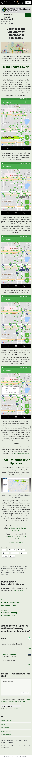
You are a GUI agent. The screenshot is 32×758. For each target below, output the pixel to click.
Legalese (11, 542)
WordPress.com (6, 735)
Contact (10, 742)
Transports (10, 740)
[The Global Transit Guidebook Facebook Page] (2, 24)
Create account (6, 721)
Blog (16, 740)
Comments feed (6, 731)
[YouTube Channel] (11, 24)
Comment (25, 692)
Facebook (11, 536)
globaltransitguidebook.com (18, 528)
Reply (29, 648)
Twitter (18, 536)
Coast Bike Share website (21, 453)
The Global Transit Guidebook (7, 17)
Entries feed (5, 728)
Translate (15, 708)
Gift (28, 2)
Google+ (24, 536)
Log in (3, 724)
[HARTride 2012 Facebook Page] (5, 24)
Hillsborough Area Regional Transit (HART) (15, 568)
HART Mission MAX (18, 572)
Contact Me (16, 530)
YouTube (16, 538)
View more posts (18, 590)
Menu (28, 15)
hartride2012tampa (8, 566)
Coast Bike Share (7, 572)
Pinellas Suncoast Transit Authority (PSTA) (13, 570)
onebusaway (4, 574)
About (3, 740)
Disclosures (19, 542)
